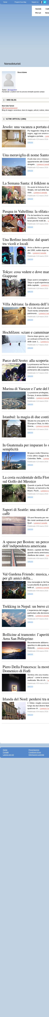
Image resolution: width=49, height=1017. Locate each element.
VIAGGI (30, 142)
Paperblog (15, 11)
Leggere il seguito (40, 193)
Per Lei (38, 13)
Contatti (6, 752)
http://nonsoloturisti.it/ (9, 108)
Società (38, 9)
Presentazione (34, 750)
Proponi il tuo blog (20, 2)
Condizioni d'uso (35, 752)
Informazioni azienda (36, 755)
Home (5, 2)
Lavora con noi (8, 755)
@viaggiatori (12, 90)
